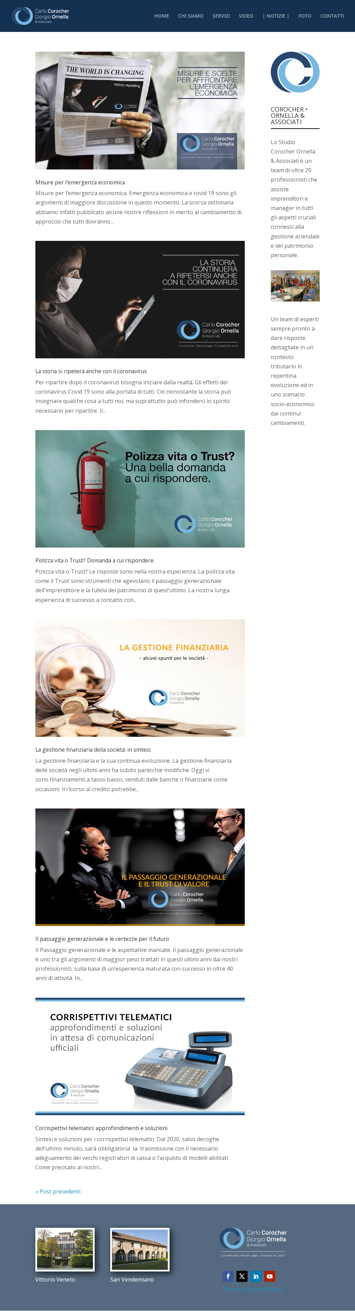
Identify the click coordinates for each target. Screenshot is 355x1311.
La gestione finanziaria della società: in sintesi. (93, 749)
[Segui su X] (242, 1276)
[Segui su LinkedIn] (255, 1276)
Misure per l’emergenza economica (80, 182)
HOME (161, 16)
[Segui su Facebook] (228, 1276)
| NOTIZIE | (275, 16)
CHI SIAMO (191, 16)
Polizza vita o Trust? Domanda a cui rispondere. (95, 560)
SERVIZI (221, 16)
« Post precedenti (57, 1191)
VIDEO (246, 16)
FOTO (304, 16)
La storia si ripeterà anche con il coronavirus (91, 371)
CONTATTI (332, 16)
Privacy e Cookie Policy (252, 1289)
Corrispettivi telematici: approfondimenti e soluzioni (101, 1128)
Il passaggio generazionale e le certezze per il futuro (102, 939)
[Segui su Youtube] (269, 1276)
